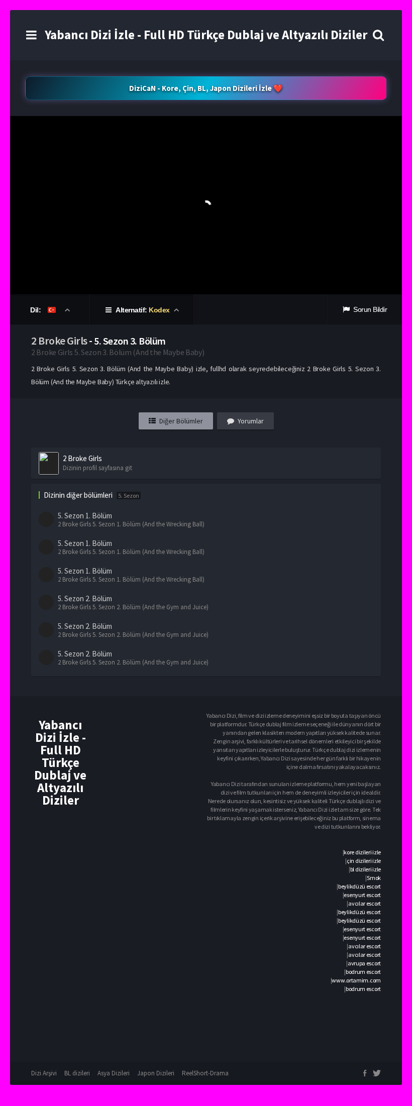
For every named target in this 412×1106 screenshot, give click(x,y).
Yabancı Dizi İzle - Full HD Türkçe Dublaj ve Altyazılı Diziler (206, 35)
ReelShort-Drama (205, 1073)
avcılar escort (364, 903)
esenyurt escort (362, 895)
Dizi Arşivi (44, 1073)
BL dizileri (77, 1073)
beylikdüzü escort (359, 886)
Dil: (36, 310)
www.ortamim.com (356, 980)
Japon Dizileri (155, 1073)
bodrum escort (363, 971)
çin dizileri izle (364, 860)
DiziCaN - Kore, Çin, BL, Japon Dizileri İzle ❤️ (206, 88)
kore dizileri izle (362, 852)
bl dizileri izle (365, 869)
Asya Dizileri (113, 1073)
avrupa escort (364, 963)
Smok (374, 877)
